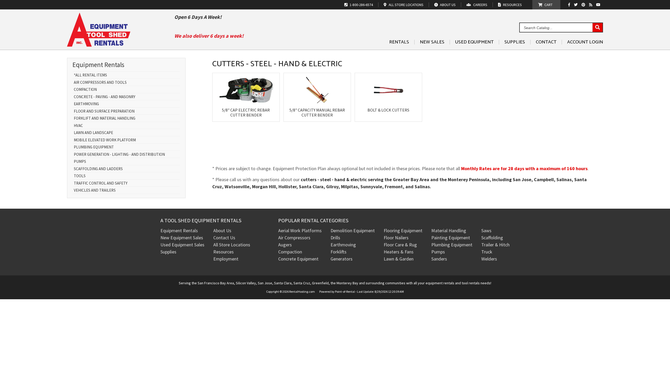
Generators (342, 259)
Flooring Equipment (403, 231)
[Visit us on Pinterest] (584, 4)
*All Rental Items (90, 75)
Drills (335, 238)
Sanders (439, 259)
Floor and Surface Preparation (104, 111)
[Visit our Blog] (591, 4)
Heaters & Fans (399, 252)
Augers (285, 245)
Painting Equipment (450, 238)
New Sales (432, 42)
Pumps (80, 161)
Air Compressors (294, 238)
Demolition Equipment (353, 231)
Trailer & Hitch (495, 245)
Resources (223, 252)
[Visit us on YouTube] (599, 4)
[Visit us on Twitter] (576, 4)
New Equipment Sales (181, 238)
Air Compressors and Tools (100, 82)
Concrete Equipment (298, 259)
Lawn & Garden (399, 259)
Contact (546, 42)
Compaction (85, 89)
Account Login (585, 42)
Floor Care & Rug (400, 245)
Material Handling (448, 231)
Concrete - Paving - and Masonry (104, 97)
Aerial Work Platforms (300, 231)
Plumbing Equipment (94, 147)
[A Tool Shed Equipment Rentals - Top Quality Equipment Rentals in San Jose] (98, 44)
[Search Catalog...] (597, 28)
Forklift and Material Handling (104, 118)
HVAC (78, 126)
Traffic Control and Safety (100, 183)
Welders (489, 259)
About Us (222, 231)
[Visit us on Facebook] (570, 4)
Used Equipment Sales (182, 245)
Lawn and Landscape (93, 133)
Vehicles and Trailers (95, 190)
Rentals (399, 42)
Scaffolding (492, 238)
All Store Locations (231, 245)
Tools (80, 176)
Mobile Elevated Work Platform (105, 140)
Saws (486, 231)
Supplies (514, 42)
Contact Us (224, 238)
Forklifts (339, 252)
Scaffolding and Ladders (98, 169)
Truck (486, 252)
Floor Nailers (396, 238)
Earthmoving (86, 104)
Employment (225, 259)
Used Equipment (474, 42)
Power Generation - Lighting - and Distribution (119, 154)
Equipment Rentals (179, 231)
